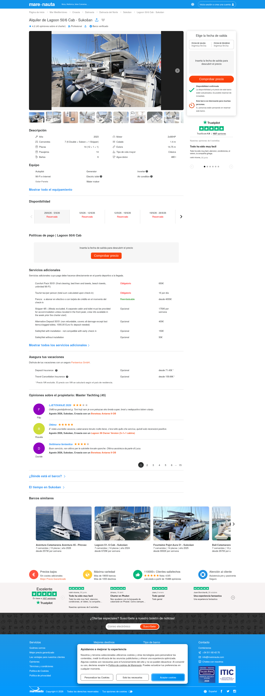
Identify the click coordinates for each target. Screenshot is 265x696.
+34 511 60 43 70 (211, 652)
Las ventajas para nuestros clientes (47, 657)
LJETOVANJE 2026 (60, 405)
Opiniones (34, 661)
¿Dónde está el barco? (46, 476)
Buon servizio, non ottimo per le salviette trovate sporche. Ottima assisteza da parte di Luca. (95, 448)
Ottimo (53, 424)
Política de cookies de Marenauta (125, 665)
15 (180, 465)
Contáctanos (204, 647)
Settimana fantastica (61, 444)
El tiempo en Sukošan (45, 487)
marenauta (42, 4)
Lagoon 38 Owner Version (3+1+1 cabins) (113, 433)
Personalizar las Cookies (96, 677)
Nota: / (162, 577)
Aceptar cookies (168, 677)
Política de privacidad (40, 675)
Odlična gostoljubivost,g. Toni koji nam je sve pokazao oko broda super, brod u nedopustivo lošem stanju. (101, 409)
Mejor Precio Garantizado (53, 578)
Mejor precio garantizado (41, 652)
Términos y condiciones (41, 666)
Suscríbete (149, 626)
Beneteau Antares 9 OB (103, 413)
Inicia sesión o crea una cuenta (215, 4)
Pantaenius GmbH (80, 362)
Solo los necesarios (132, 677)
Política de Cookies (39, 670)
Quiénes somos (37, 647)
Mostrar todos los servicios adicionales (58, 345)
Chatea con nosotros (212, 661)
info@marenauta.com (213, 657)
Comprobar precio (106, 255)
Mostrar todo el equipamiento (50, 189)
